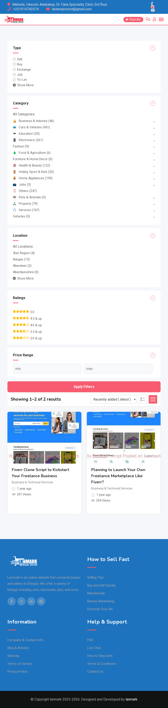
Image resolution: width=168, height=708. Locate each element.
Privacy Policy (17, 672)
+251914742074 (26, 9)
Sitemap (13, 656)
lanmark (131, 699)
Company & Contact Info (25, 640)
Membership (96, 593)
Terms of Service (19, 664)
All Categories (24, 114)
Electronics (31, 140)
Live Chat (94, 648)
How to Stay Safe (100, 656)
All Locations (23, 246)
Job (20, 75)
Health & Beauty (34, 165)
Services (29, 210)
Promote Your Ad (99, 609)
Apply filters (84, 387)
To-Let (22, 80)
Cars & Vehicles (34, 127)
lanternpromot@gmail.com (72, 9)
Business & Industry (36, 121)
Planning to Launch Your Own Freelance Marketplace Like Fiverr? (118, 476)
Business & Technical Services (32, 482)
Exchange (24, 69)
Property (28, 204)
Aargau (21, 259)
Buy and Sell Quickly (101, 585)
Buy (19, 64)
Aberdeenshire (25, 272)
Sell (19, 59)
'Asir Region (24, 253)
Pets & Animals (32, 197)
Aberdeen (22, 266)
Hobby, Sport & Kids (36, 172)
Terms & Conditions (101, 664)
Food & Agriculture (35, 153)
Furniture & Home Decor (32, 159)
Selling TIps (95, 577)
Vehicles (21, 216)
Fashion (21, 146)
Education (29, 134)
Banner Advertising (100, 601)
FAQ (90, 640)
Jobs (25, 184)
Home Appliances (35, 178)
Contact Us (95, 672)
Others (28, 191)
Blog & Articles (18, 648)
